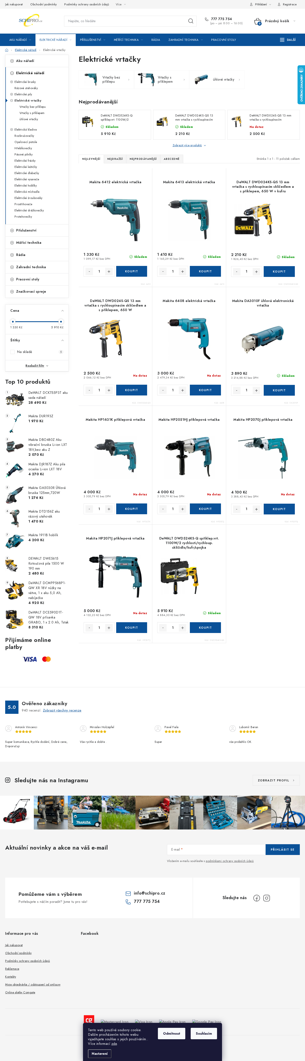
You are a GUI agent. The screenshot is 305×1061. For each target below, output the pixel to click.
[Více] (288, 40)
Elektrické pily (23, 94)
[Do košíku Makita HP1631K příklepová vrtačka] (131, 508)
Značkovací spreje (31, 291)
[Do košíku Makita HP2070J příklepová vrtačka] (279, 509)
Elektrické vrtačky (28, 100)
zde (114, 1043)
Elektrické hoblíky (26, 185)
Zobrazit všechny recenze (62, 710)
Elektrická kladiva (26, 129)
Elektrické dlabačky (27, 173)
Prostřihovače (23, 204)
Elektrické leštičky (26, 167)
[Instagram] (266, 898)
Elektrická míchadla (27, 192)
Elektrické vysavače (27, 179)
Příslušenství (26, 230)
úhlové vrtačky (29, 119)
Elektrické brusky (25, 82)
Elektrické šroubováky (29, 198)
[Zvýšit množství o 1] (109, 271)
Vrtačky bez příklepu (33, 107)
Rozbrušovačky (24, 136)
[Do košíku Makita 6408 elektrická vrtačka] (205, 390)
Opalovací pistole (26, 142)
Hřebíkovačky (23, 148)
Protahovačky (23, 217)
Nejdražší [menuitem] (115, 159)
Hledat (191, 21)
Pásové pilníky (24, 154)
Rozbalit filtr (35, 366)
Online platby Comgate (20, 992)
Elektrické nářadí (30, 73)
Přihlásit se (283, 850)
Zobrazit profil (273, 780)
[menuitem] (20, 40)
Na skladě (39, 351)
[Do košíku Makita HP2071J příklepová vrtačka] (131, 627)
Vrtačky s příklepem (32, 113)
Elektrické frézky (25, 161)
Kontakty (10, 977)
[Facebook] (256, 898)
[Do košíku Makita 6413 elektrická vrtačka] (205, 271)
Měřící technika (28, 242)
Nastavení (100, 1053)
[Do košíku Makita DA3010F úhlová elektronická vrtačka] (279, 390)
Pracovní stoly (27, 279)
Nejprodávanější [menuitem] (143, 159)
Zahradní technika (31, 267)
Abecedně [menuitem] (172, 159)
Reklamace (12, 969)
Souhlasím (204, 1033)
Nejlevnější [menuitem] (91, 159)
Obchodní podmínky (43, 4)
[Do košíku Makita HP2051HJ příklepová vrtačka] (205, 508)
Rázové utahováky (26, 88)
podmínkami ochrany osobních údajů (230, 861)
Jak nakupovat (14, 4)
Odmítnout (171, 1033)
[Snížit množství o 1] (89, 271)
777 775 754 (221, 19)
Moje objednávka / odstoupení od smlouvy (33, 984)
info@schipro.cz (149, 893)
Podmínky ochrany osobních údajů (86, 4)
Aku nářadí (25, 60)
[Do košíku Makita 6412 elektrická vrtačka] (131, 271)
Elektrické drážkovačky (29, 210)
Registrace (289, 4)
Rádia (21, 254)
